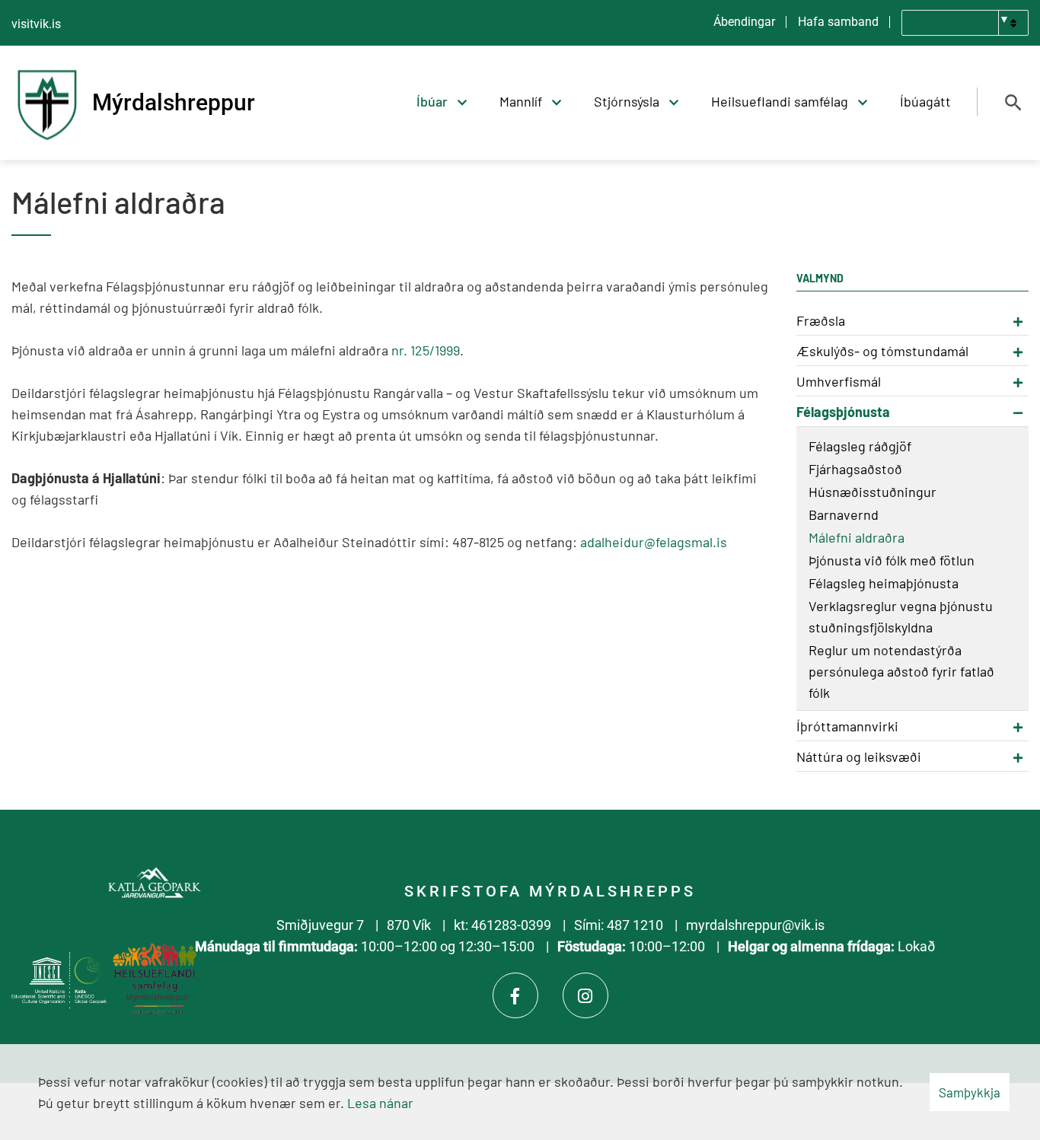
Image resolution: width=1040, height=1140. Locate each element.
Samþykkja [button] (969, 1092)
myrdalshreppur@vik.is (755, 925)
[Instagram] (585, 995)
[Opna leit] (1013, 103)
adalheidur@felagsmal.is (653, 541)
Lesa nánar (380, 1102)
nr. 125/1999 (425, 350)
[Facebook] (515, 995)
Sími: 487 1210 (618, 925)
